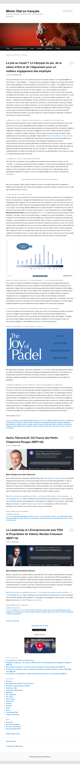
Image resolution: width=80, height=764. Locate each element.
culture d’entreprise (34, 422)
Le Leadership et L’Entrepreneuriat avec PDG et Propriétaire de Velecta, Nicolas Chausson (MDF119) (34, 534)
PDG (49, 612)
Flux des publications (13, 724)
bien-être (57, 420)
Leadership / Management (27, 420)
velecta (63, 612)
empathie (59, 422)
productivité (9, 426)
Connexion (9, 722)
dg (43, 516)
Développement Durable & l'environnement (20, 683)
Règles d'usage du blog (13, 734)
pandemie (44, 612)
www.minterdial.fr (11, 741)
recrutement (35, 518)
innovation (36, 424)
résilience (35, 426)
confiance (19, 422)
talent (65, 518)
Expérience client (11, 688)
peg (7, 518)
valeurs (62, 426)
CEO (28, 610)
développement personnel (48, 422)
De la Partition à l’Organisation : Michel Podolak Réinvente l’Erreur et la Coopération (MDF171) (36, 674)
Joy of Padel (46, 369)
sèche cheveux (55, 612)
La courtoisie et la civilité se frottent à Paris (20, 660)
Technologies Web (12, 712)
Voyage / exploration (12, 714)
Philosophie (10, 701)
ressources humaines (45, 518)
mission (54, 424)
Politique (9, 706)
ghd (49, 610)
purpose (29, 426)
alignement (50, 420)
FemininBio (10, 174)
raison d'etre (27, 518)
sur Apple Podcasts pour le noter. (30, 504)
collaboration (70, 420)
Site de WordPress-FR (13, 729)
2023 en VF (41, 212)
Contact (58, 48)
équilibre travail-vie (22, 424)
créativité (25, 422)
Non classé (9, 697)
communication (10, 422)
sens (53, 426)
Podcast (39, 48)
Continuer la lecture (13, 514)
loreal (69, 610)
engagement (66, 422)
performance (68, 424)
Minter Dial (19, 746)
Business (16, 420)
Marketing (9, 692)
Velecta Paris (10, 579)
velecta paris (69, 612)
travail (57, 426)
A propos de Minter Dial (20, 48)
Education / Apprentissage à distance (18, 686)
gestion (45, 610)
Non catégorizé (11, 695)
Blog (8, 48)
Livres (32, 48)
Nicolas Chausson (35, 612)
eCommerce (39, 610)
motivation (60, 424)
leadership (48, 424)
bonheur (62, 420)
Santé (8, 708)
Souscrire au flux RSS (12, 621)
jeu (41, 424)
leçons (65, 610)
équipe (30, 424)
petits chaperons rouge (16, 518)
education (48, 516)
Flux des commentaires (13, 727)
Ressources (48, 48)
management (10, 612)
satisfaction (47, 426)
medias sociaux (19, 612)
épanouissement (11, 424)
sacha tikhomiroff (58, 518)
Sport (37, 420)
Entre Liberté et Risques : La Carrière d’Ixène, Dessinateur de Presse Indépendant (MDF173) (35, 667)
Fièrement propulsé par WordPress (40, 757)
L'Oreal (53, 610)
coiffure (32, 610)
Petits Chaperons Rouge (51, 478)
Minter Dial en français (22, 11)
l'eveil (58, 516)
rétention (41, 426)
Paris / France (10, 699)
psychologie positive (20, 426)
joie (43, 424)
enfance (53, 516)
